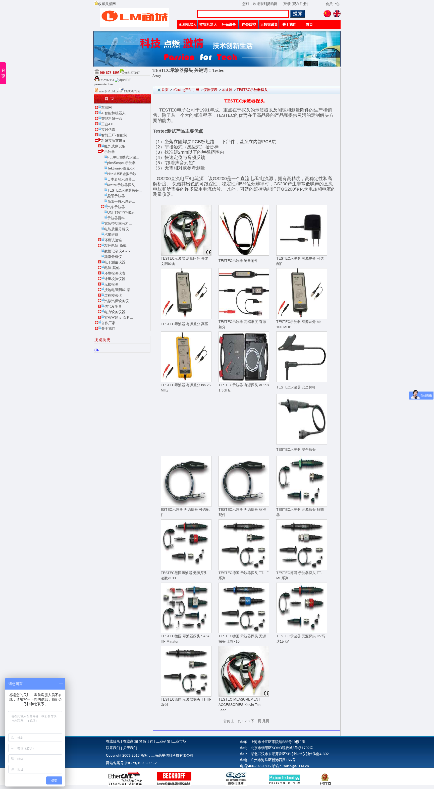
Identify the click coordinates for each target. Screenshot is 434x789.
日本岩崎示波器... (121, 179)
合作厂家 (108, 323)
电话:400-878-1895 (255, 766)
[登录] (287, 4)
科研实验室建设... (115, 141)
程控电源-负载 (115, 246)
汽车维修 (111, 235)
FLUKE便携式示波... (123, 157)
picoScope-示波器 (121, 163)
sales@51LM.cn (109, 91)
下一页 (256, 721)
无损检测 (111, 284)
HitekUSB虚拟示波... (123, 174)
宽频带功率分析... (118, 223)
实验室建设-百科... (118, 317)
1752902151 (106, 80)
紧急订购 (146, 741)
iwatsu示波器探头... (122, 185)
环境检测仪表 (114, 273)
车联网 (106, 107)
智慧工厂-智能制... (115, 135)
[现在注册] (300, 4)
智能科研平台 (111, 119)
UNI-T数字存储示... (122, 212)
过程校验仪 (113, 295)
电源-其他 (112, 268)
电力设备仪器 (114, 312)
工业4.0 (107, 124)
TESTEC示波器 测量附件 (238, 261)
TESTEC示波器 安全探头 (296, 449)
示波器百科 (116, 218)
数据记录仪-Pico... (118, 251)
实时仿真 (108, 130)
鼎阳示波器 (116, 196)
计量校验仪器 (114, 279)
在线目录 (113, 741)
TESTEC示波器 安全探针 (296, 387)
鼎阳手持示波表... (121, 201)
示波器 (109, 152)
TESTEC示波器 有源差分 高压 (184, 324)
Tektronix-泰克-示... (122, 168)
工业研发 (163, 741)
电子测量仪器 (114, 262)
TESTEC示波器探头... (124, 190)
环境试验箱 (113, 240)
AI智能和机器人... (115, 113)
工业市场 (179, 741)
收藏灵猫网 (107, 4)
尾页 (265, 721)
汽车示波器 (116, 207)
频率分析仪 (113, 257)
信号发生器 (113, 306)
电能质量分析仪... (118, 229)
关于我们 (108, 328)
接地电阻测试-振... (118, 290)
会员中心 (332, 4)
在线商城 (130, 741)
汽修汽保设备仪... (118, 301)
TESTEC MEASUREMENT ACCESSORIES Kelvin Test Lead (240, 704)
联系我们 (113, 748)
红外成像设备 (114, 146)
